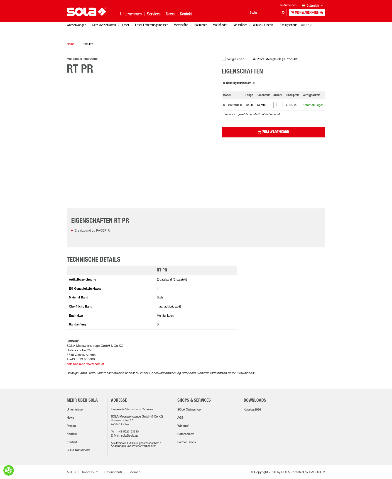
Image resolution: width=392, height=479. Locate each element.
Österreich (313, 5)
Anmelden (289, 5)
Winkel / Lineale (263, 25)
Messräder (240, 25)
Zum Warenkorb (275, 132)
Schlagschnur (288, 25)
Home (70, 44)
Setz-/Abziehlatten (104, 25)
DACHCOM (317, 472)
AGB (180, 417)
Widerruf (183, 426)
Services (154, 14)
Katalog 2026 (252, 409)
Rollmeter (200, 25)
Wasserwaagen (76, 25)
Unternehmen (75, 409)
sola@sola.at (129, 435)
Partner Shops (186, 442)
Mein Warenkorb (308, 12)
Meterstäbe (181, 25)
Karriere (72, 434)
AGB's (71, 472)
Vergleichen (235, 59)
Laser (125, 25)
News (70, 417)
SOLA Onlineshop (189, 409)
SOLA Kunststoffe (78, 450)
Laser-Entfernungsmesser (151, 25)
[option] (141, 129)
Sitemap (134, 472)
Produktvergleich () (277, 59)
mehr (305, 25)
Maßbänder (220, 25)
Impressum (90, 472)
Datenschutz (185, 434)
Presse (71, 426)
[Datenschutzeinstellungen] (8, 470)
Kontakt (72, 442)
